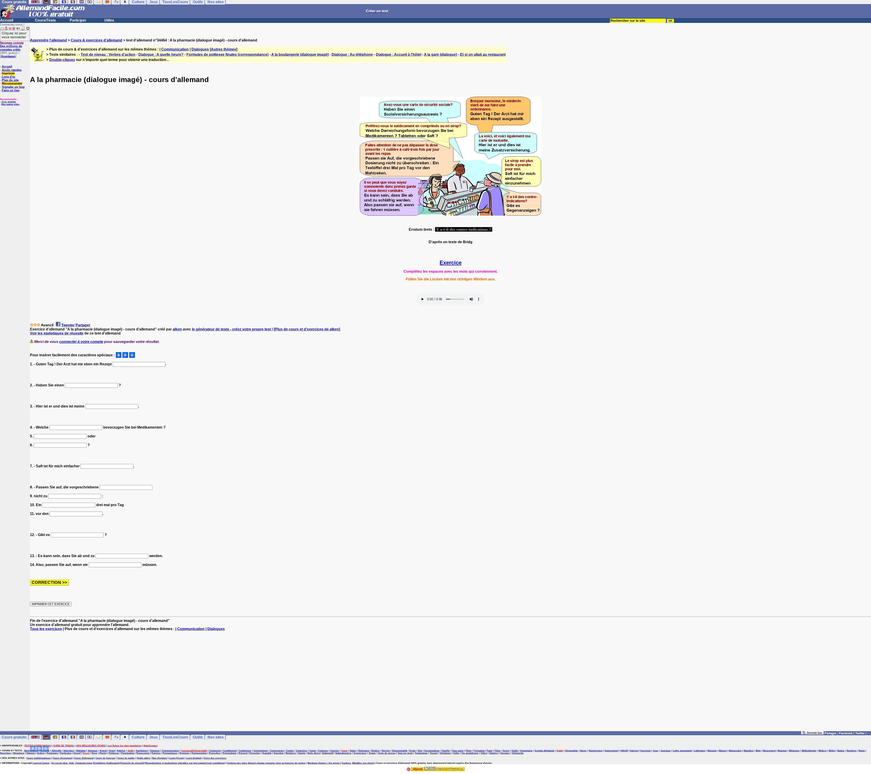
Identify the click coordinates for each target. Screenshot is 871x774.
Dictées (375, 750)
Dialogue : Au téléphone (352, 54)
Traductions (421, 753)
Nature (840, 750)
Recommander (12, 83)
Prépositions (230, 753)
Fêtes (497, 750)
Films (468, 750)
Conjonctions (260, 750)
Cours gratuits (14, 737)
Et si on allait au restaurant (483, 54)
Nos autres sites (10, 104)
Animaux (93, 750)
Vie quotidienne (470, 753)
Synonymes (360, 753)
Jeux (153, 737)
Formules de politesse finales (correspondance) (227, 54)
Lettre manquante (682, 750)
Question (279, 753)
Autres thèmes (223, 49)
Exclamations (432, 750)
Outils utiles (143, 758)
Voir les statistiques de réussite (56, 333)
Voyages (505, 753)
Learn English (193, 758)
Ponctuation (127, 753)
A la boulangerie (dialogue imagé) (300, 54)
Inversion (645, 750)
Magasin (712, 750)
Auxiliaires (142, 750)
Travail (433, 753)
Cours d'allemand (83, 758)
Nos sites (216, 737)
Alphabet (81, 750)
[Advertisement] (450, 683)
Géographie (571, 750)
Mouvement (769, 750)
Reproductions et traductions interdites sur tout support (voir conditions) (185, 763)
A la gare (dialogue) (440, 54)
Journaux (665, 750)
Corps (312, 750)
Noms (862, 750)
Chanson (155, 750)
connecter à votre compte (81, 342)
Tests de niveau (386, 753)
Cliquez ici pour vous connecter (14, 35)
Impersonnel (611, 750)
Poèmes (156, 753)
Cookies (346, 763)
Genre (506, 750)
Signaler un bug (13, 87)
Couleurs (323, 750)
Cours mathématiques (39, 758)
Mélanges (794, 750)
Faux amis (457, 750)
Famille (446, 750)
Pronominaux (170, 753)
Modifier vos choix (363, 763)
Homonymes (595, 750)
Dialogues (200, 49)
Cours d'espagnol (62, 758)
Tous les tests (405, 753)
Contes (290, 750)
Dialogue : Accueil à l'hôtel (398, 54)
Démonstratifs (399, 750)
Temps (372, 753)
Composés (215, 750)
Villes (484, 753)
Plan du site (10, 80)
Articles (121, 750)
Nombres (851, 750)
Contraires (301, 750)
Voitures (493, 753)
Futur (489, 750)
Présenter (254, 753)
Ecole (412, 750)
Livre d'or (8, 76)
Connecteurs (277, 750)
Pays (94, 753)
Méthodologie (809, 750)
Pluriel (103, 753)
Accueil (6, 20)
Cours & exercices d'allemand (96, 40)
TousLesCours (175, 737)
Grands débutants (544, 750)
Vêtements (518, 753)
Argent (103, 750)
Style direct (313, 753)
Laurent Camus (41, 763)
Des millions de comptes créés (12, 46)
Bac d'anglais (159, 758)
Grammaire (526, 750)
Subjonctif (327, 753)
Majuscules (735, 750)
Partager (83, 325)
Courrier (334, 750)
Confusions (245, 750)
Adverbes (68, 750)
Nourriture (5, 753)
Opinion (30, 753)
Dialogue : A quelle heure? (160, 54)
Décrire (386, 750)
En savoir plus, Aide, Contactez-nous (71, 763)
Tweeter (68, 325)
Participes (52, 753)
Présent (243, 753)
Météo (832, 750)
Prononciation (199, 753)
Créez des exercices (214, 758)
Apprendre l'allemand (48, 40)
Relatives (291, 753)
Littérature (699, 750)
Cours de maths (126, 758)
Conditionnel (230, 750)
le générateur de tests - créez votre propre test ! (232, 329)
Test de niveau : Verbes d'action (108, 54)
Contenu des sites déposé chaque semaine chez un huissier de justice (266, 763)
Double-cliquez (62, 60)
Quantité (267, 753)
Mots (758, 750)
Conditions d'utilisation (106, 763)
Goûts (514, 750)
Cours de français (105, 758)
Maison (723, 750)
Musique (782, 750)
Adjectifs (56, 750)
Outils (198, 737)
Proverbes (214, 753)
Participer (78, 20)
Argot (112, 750)
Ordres (41, 753)
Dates (353, 750)
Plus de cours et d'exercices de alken (307, 329)
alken (177, 329)
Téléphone (445, 753)
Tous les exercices (46, 629)
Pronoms (184, 753)
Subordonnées (343, 753)
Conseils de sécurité (132, 763)
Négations (18, 753)
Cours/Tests (45, 20)
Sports (301, 753)
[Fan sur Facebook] (812, 733)
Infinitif (624, 750)
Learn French (176, 758)
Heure (583, 750)
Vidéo (456, 753)
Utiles (109, 20)
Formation (479, 750)
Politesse (114, 753)
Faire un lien (11, 90)
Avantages (8, 56)
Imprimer (8, 73)
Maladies (749, 750)
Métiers (822, 750)
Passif (77, 753)
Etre (420, 750)
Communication (175, 49)
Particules (65, 753)
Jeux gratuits (8, 101)
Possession (142, 753)
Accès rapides (12, 70)
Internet (634, 750)
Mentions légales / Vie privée (324, 763)
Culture (138, 737)
